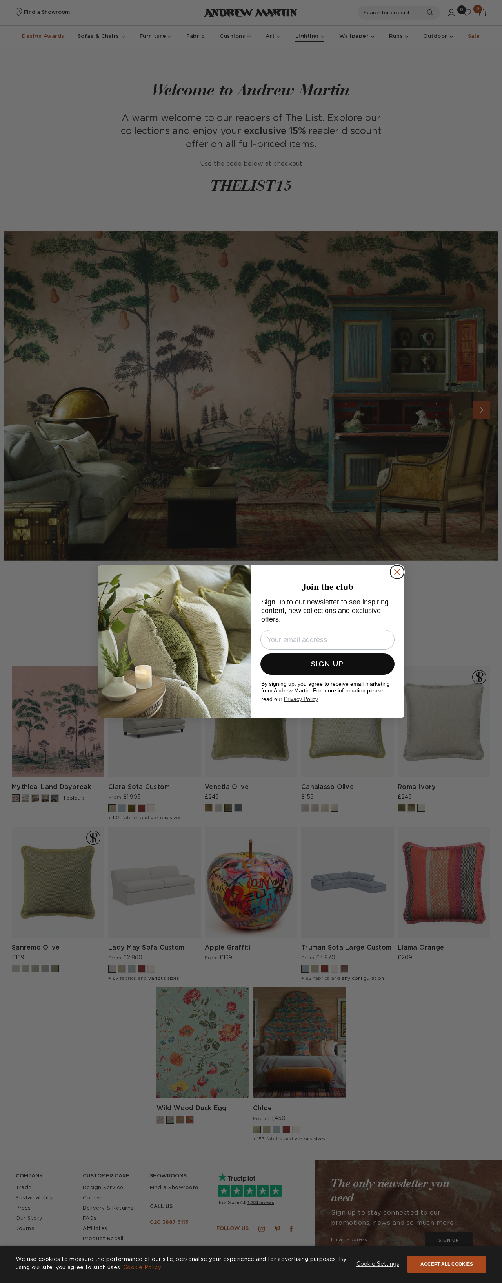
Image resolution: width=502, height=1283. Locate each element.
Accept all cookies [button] (446, 1264)
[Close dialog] (397, 572)
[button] (377, 1264)
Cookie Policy (142, 1267)
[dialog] (251, 1264)
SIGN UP (327, 664)
